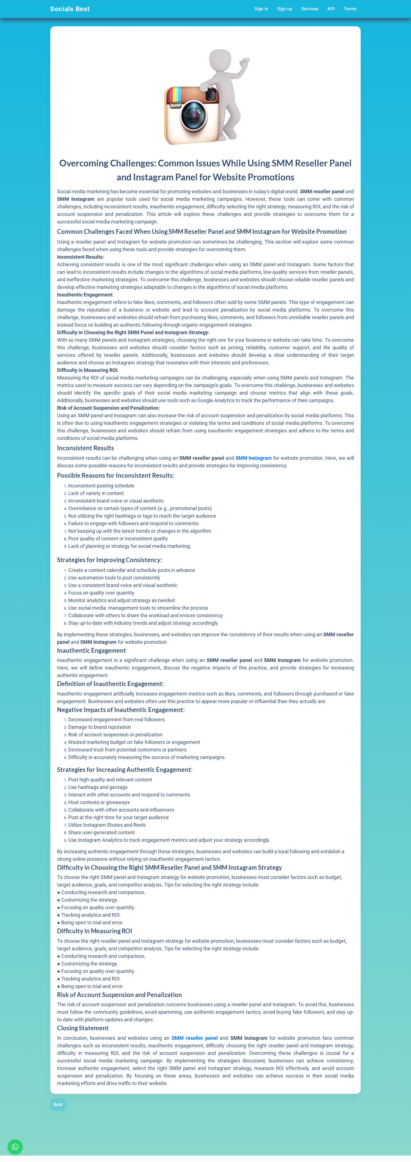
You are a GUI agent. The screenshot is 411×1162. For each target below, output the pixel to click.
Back (58, 1104)
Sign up (284, 8)
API (331, 8)
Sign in (261, 8)
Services (309, 8)
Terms (350, 8)
